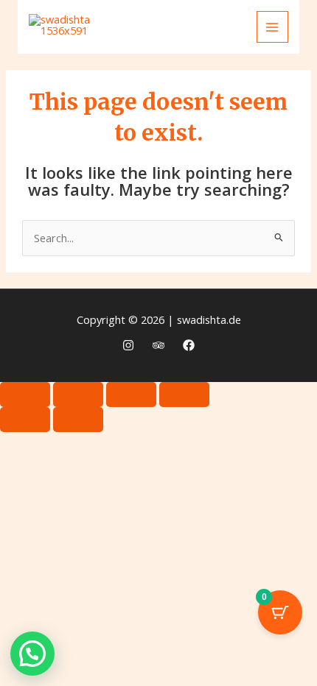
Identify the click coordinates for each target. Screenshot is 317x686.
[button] (32, 654)
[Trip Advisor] (158, 345)
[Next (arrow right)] (78, 419)
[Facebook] (189, 345)
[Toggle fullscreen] (78, 394)
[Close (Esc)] (184, 394)
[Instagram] (128, 345)
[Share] (131, 394)
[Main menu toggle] (273, 27)
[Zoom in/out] (25, 394)
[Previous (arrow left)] (25, 419)
